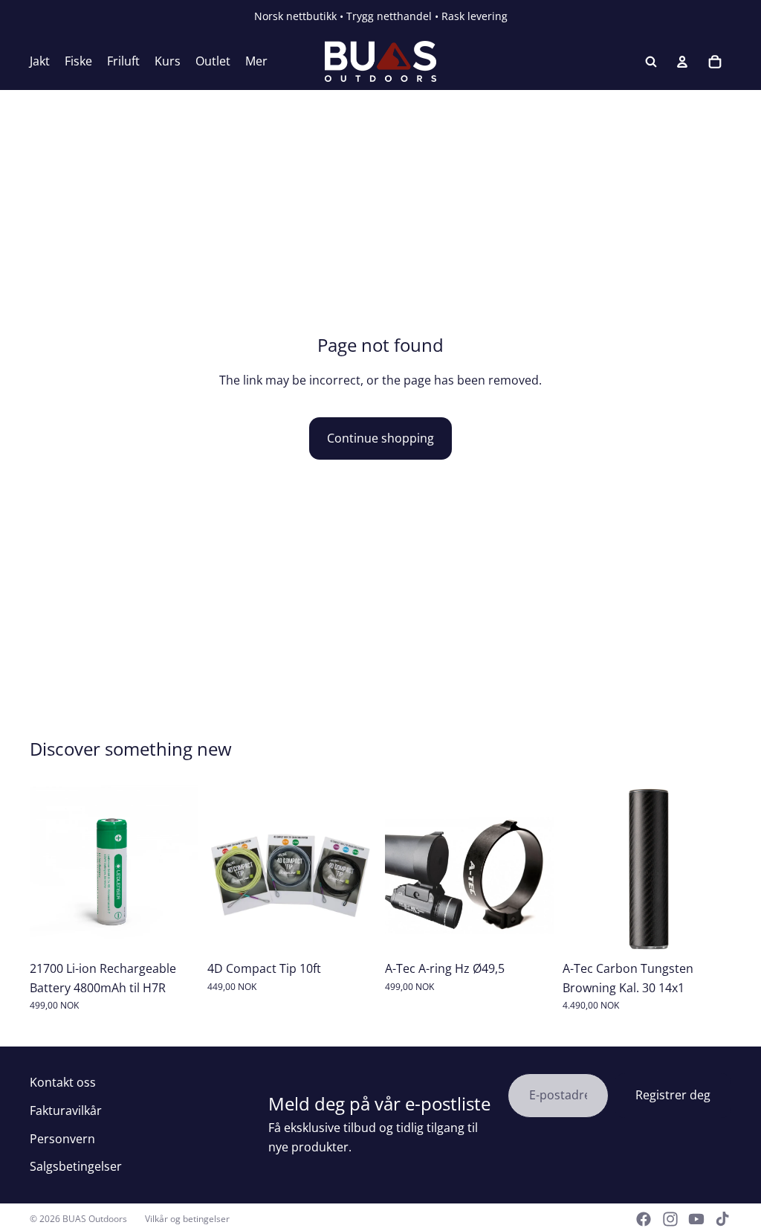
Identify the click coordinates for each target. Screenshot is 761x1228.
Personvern (62, 1139)
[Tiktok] (722, 1219)
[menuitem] (256, 62)
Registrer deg (672, 1095)
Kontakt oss (63, 1082)
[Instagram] (670, 1219)
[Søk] (651, 61)
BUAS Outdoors (94, 1218)
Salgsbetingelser (76, 1166)
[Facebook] (643, 1219)
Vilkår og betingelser (187, 1218)
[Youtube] (696, 1219)
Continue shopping (380, 438)
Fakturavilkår (66, 1110)
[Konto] (682, 61)
